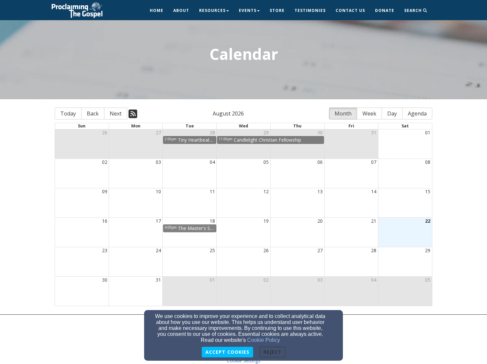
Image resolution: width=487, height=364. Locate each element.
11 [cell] (212, 191)
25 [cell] (212, 250)
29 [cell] (266, 132)
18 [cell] (212, 221)
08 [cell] (427, 162)
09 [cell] (104, 191)
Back (93, 113)
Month (343, 113)
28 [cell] (212, 132)
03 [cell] (158, 162)
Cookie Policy (263, 340)
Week (369, 113)
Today (68, 113)
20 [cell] (320, 221)
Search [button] (413, 10)
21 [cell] (373, 221)
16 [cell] (104, 221)
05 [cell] (266, 162)
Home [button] (156, 10)
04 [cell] (212, 162)
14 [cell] (373, 191)
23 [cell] (104, 250)
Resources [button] (212, 10)
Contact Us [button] (350, 10)
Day (392, 113)
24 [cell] (158, 250)
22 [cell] (427, 221)
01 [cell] (427, 132)
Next (116, 113)
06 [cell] (320, 162)
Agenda (417, 113)
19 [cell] (266, 221)
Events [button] (247, 10)
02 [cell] (104, 162)
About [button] (181, 10)
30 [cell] (320, 132)
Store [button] (277, 10)
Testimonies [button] (310, 10)
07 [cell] (373, 162)
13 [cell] (320, 191)
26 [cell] (104, 132)
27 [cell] (158, 132)
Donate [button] (384, 10)
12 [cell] (266, 191)
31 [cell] (373, 132)
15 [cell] (427, 191)
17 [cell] (158, 221)
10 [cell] (158, 191)
